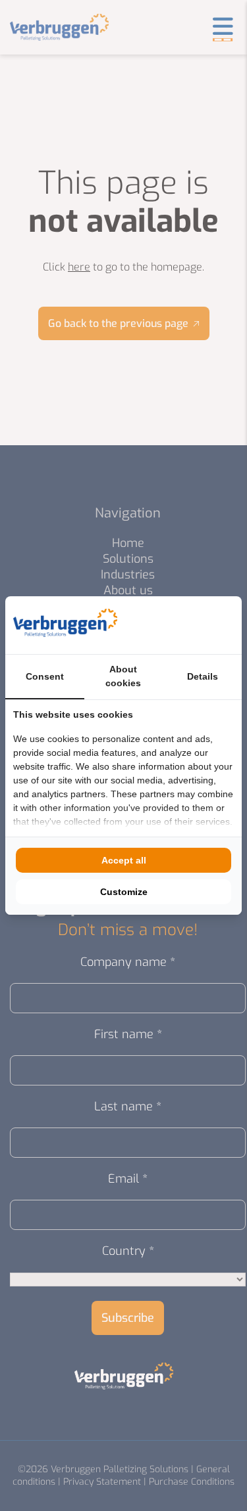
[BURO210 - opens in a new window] (184, 625)
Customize (124, 892)
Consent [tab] (45, 676)
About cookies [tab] (123, 676)
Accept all (123, 860)
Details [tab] (202, 676)
